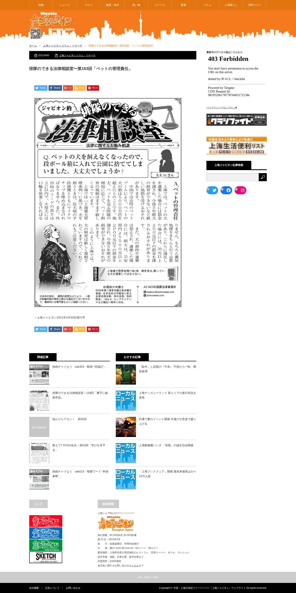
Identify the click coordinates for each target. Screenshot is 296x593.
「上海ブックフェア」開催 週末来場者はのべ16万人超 (167, 474)
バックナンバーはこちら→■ (221, 107)
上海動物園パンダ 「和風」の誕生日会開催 (166, 445)
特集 (41, 4)
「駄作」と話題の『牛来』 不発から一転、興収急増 (167, 369)
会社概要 (34, 588)
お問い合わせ (73, 588)
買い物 (136, 4)
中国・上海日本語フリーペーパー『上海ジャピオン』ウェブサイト (209, 588)
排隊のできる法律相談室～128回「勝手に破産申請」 (80, 395)
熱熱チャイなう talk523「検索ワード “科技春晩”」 (80, 474)
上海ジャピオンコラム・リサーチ (62, 45)
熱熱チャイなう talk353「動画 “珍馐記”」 (79, 366)
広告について (52, 588)
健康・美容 (112, 4)
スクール (160, 4)
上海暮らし (231, 4)
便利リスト (254, 4)
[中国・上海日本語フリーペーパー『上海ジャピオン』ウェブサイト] (52, 25)
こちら (135, 565)
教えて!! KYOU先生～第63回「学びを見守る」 (78, 447)
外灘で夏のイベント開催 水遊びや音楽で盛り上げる (167, 421)
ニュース (65, 4)
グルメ (89, 4)
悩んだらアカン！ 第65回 (69, 419)
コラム (207, 4)
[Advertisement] (193, 25)
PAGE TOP (151, 577)
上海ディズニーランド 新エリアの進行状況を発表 (167, 395)
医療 (183, 4)
